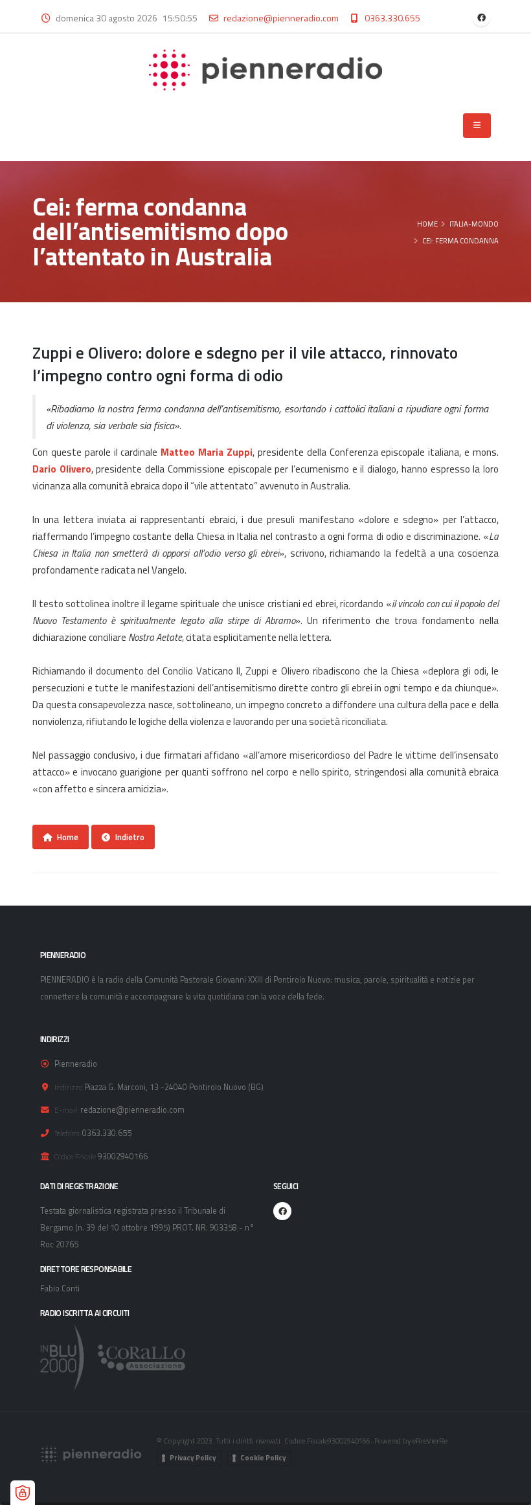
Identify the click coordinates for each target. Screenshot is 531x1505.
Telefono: (67, 1133)
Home (427, 223)
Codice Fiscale (75, 1156)
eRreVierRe (429, 1440)
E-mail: (66, 1109)
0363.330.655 (392, 18)
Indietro (129, 837)
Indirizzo (68, 1087)
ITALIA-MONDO (474, 223)
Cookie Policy (263, 1458)
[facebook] (481, 17)
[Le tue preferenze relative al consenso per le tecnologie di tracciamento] (22, 1492)
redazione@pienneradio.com (281, 18)
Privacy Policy (193, 1458)
